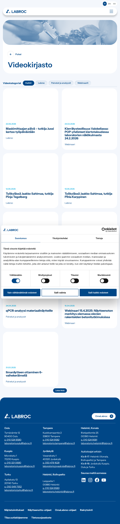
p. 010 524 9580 (12, 439)
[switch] (45, 281)
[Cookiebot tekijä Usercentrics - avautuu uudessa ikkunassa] (104, 230)
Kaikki (28, 83)
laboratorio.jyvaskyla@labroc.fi (59, 466)
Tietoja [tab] (99, 238)
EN (109, 4)
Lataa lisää (60, 390)
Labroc (41, 83)
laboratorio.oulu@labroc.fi (18, 443)
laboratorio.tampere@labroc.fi (59, 443)
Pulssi (18, 54)
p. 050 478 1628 (51, 462)
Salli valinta (60, 292)
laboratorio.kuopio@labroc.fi (19, 466)
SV (114, 4)
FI (105, 4)
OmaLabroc (101, 416)
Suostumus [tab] (21, 238)
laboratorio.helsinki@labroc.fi (58, 491)
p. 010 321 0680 (12, 462)
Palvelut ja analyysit (61, 83)
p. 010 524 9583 (51, 488)
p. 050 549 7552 (13, 486)
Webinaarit (82, 83)
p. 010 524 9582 (51, 439)
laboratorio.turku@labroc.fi (18, 490)
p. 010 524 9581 (89, 439)
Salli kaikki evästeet (98, 292)
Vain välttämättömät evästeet (22, 292)
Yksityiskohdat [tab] (60, 238)
